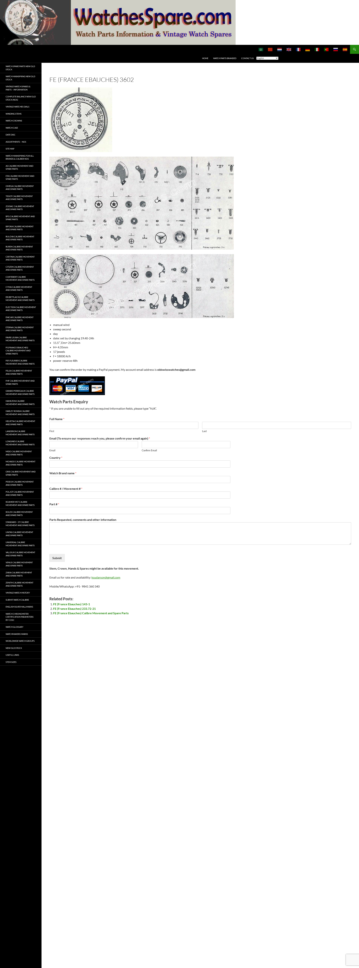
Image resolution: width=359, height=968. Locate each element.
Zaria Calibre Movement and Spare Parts (19, 574)
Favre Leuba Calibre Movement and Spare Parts (20, 339)
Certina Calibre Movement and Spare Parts (20, 258)
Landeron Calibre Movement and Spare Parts (20, 433)
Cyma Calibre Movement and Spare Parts (19, 288)
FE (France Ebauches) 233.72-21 (74, 608)
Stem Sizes (11, 662)
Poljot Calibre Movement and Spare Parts (20, 493)
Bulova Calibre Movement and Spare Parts (20, 238)
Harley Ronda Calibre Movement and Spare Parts (20, 412)
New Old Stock (14, 648)
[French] (298, 49)
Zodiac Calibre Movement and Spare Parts (20, 208)
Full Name (56, 419)
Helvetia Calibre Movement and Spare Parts (20, 423)
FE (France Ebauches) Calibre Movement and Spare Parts (91, 613)
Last (204, 431)
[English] (289, 49)
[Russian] (335, 49)
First (51, 431)
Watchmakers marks (17, 634)
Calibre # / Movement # (65, 488)
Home (205, 58)
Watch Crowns (14, 120)
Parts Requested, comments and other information (82, 519)
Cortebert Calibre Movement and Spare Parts (20, 278)
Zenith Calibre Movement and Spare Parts (19, 584)
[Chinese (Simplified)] (270, 49)
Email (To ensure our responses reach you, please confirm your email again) (99, 438)
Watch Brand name (62, 473)
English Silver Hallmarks (19, 606)
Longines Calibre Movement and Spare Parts (20, 443)
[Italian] (317, 49)
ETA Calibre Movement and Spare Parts (20, 177)
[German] (307, 49)
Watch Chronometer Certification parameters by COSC (19, 617)
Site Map (10, 148)
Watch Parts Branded (224, 58)
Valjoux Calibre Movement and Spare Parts (20, 554)
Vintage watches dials (17, 106)
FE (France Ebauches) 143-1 (71, 604)
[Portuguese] (326, 49)
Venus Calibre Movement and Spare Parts (19, 564)
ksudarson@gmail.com (105, 577)
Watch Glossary (14, 627)
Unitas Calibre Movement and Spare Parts (19, 534)
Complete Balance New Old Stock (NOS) (21, 98)
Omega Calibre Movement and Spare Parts (20, 187)
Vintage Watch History (18, 592)
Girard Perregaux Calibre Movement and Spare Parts (20, 392)
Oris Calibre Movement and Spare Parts (21, 473)
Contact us (247, 58)
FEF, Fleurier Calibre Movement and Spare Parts (20, 362)
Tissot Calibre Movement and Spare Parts (19, 198)
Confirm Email (149, 450)
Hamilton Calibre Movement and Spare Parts (20, 402)
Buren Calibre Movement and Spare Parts (19, 248)
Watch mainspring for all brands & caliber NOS (20, 157)
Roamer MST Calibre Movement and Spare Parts (20, 503)
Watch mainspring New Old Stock (20, 78)
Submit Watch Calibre (17, 600)
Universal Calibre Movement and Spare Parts (20, 544)
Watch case (12, 128)
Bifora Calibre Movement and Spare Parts (19, 228)
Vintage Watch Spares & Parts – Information (18, 88)
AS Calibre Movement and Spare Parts (19, 167)
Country (55, 457)
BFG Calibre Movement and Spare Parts (20, 218)
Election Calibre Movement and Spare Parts (21, 309)
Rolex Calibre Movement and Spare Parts (19, 513)
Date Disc (11, 134)
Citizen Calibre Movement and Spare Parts (20, 268)
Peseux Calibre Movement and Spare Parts (20, 483)
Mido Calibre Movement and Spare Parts (19, 453)
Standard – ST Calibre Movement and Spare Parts (20, 523)
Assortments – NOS (16, 142)
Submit (57, 558)
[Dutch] (279, 49)
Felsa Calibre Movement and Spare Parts (19, 372)
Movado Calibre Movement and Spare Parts (20, 463)
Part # (54, 504)
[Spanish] (345, 49)
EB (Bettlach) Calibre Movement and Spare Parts (20, 298)
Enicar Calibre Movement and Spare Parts (19, 319)
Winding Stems (14, 113)
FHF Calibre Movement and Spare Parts (20, 382)
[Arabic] (261, 49)
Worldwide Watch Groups (20, 641)
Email (52, 450)
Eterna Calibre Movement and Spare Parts (20, 329)
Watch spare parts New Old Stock (20, 68)
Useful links (12, 655)
